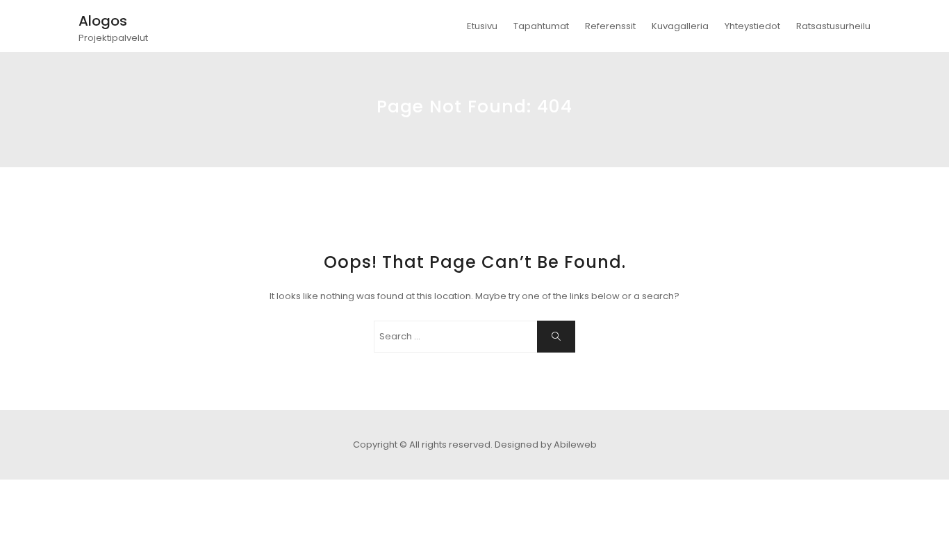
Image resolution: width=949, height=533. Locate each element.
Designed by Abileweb (546, 444)
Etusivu (482, 26)
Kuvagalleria (680, 26)
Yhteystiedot (752, 26)
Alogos (103, 21)
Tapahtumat (541, 26)
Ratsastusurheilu (833, 26)
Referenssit (610, 26)
